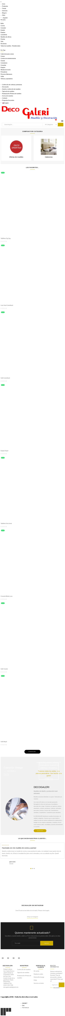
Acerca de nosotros (7, 96)
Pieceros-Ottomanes (6, 74)
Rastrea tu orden (38, 974)
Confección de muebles (24, 969)
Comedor (3, 28)
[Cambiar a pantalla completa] (7, 1010)
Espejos (3, 32)
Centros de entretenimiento (8, 58)
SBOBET (24, 1003)
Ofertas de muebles (16, 157)
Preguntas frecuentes (8, 100)
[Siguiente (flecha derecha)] (4, 1013)
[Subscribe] (61, 984)
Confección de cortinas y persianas (12, 84)
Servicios (4, 10)
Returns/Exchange (39, 977)
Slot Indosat (25, 1007)
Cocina (3, 25)
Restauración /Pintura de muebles (11, 93)
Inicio (3, 4)
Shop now (6, 774)
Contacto (4, 98)
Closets (3, 60)
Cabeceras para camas (7, 54)
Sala (2, 41)
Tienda (4, 8)
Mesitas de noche (6, 69)
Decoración (5, 87)
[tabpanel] (32, 854)
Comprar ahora (49, 778)
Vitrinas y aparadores (7, 78)
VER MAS (7, 894)
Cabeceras (49, 157)
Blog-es (4, 13)
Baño (2, 23)
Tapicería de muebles (8, 91)
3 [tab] (34, 868)
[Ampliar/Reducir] (10, 1010)
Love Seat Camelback (7, 305)
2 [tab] (32, 868)
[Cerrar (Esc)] (2, 1010)
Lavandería (4, 34)
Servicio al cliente (39, 983)
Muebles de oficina (6, 37)
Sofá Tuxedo (4, 669)
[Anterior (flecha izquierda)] (2, 1013)
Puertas (3, 39)
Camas (3, 56)
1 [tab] (30, 868)
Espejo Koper (4, 450)
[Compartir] (4, 1010)
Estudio (3, 30)
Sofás (2, 76)
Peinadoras (4, 72)
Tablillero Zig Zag (5, 238)
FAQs (35, 980)
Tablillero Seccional (6, 523)
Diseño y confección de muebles (11, 89)
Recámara (3, 43)
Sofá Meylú (4, 741)
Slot (23, 1005)
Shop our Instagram (32, 916)
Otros (3, 15)
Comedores (4, 63)
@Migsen (12, 861)
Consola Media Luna (6, 596)
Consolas (3, 65)
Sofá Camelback (5, 378)
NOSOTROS (40, 830)
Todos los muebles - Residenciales (10, 46)
